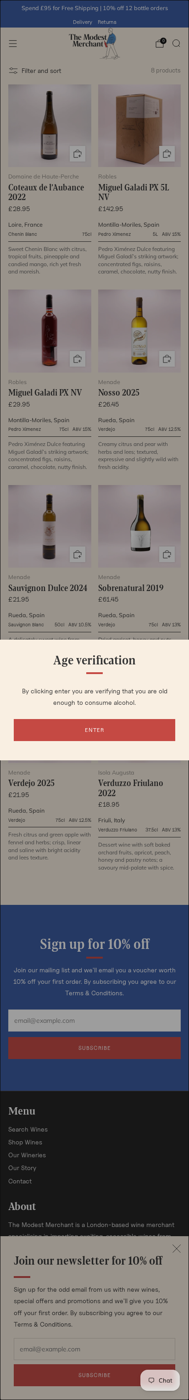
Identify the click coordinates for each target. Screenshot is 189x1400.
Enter (94, 729)
